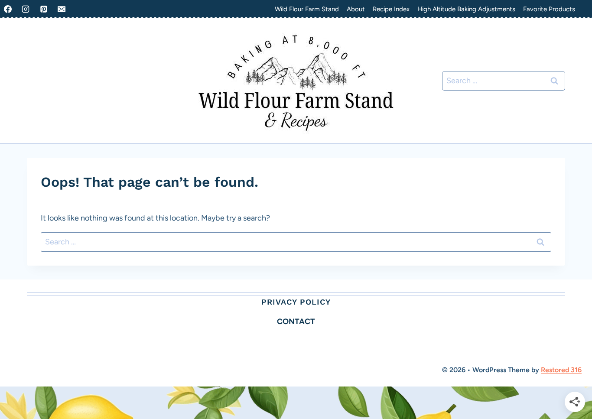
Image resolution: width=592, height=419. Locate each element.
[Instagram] (25, 9)
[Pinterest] (44, 9)
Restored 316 (561, 370)
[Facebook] (8, 9)
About (356, 9)
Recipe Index (391, 9)
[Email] (61, 9)
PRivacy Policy (296, 301)
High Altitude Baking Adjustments (466, 9)
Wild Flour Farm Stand (307, 9)
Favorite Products (549, 9)
